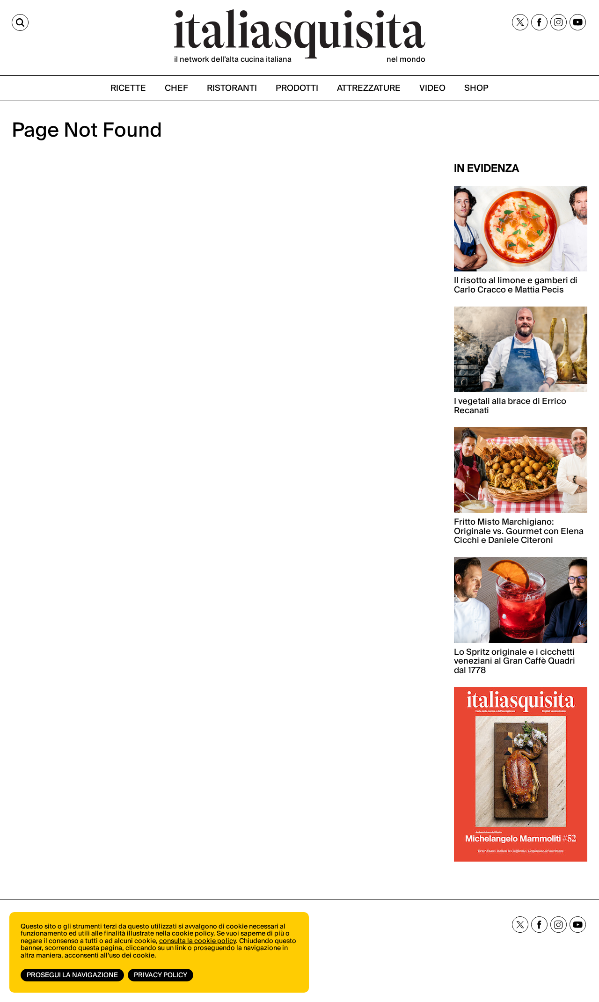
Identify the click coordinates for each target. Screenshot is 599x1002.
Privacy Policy (160, 975)
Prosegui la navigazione (72, 975)
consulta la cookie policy (197, 941)
